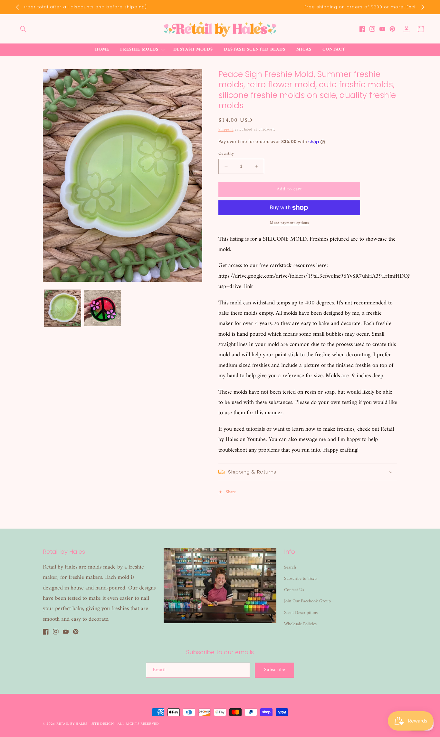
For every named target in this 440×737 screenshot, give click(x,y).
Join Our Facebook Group (307, 601)
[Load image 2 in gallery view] (102, 308)
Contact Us (294, 590)
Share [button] (231, 492)
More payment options (289, 223)
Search (290, 567)
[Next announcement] (423, 7)
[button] (23, 29)
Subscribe (274, 669)
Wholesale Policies (300, 624)
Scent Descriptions (301, 613)
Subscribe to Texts (300, 579)
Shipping (226, 129)
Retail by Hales (71, 724)
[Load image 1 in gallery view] (62, 308)
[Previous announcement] (17, 7)
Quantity (226, 153)
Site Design (102, 724)
